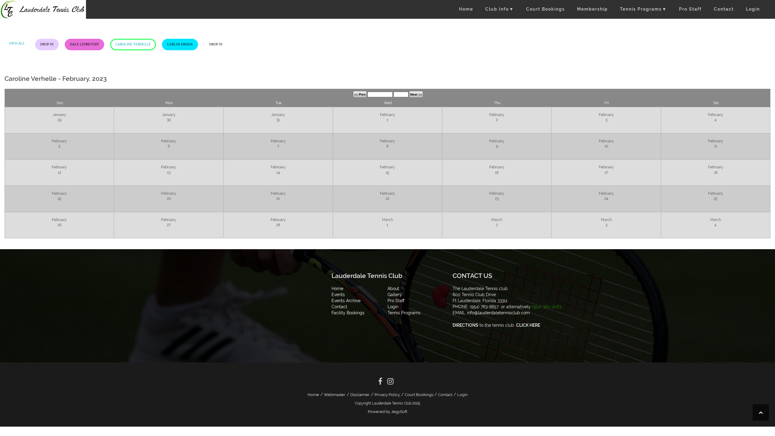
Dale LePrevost (84, 44)
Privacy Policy (387, 394)
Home (466, 9)
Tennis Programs (643, 9)
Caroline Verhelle (133, 44)
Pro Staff (690, 9)
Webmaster (334, 394)
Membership (592, 9)
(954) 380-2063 (546, 306)
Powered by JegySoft (387, 411)
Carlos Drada (180, 44)
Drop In (47, 44)
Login (753, 9)
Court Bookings (545, 9)
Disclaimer (360, 394)
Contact (724, 9)
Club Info (499, 9)
